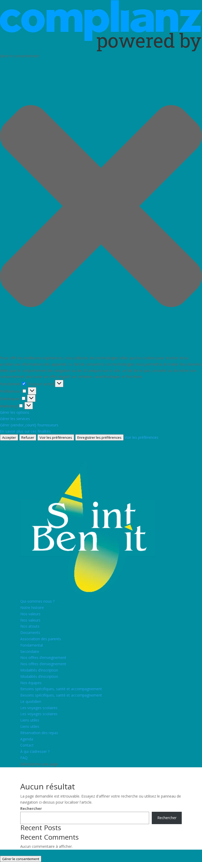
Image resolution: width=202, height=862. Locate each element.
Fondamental (31, 645)
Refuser (27, 437)
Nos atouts (29, 626)
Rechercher (31, 808)
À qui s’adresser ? (34, 751)
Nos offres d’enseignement (43, 657)
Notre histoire (32, 607)
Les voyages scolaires (39, 707)
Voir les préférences (55, 437)
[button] (101, 207)
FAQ (24, 757)
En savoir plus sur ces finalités (25, 431)
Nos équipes (31, 682)
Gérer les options (14, 412)
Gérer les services (15, 418)
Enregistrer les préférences (99, 437)
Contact (27, 745)
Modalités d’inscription (39, 670)
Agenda (26, 739)
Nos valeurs (30, 613)
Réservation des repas (39, 732)
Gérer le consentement (20, 858)
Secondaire (29, 651)
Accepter (9, 437)
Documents (30, 632)
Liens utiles (29, 720)
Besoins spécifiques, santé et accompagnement (61, 688)
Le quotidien (30, 701)
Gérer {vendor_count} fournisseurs (29, 424)
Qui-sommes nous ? (37, 601)
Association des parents (40, 638)
